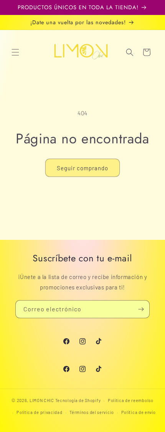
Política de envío (138, 412)
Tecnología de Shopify (78, 400)
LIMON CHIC (42, 400)
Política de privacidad (39, 412)
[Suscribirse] (140, 309)
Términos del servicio (91, 412)
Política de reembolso (130, 400)
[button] (15, 52)
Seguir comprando (82, 167)
